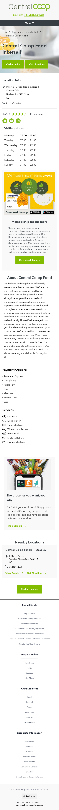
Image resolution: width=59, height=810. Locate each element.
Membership (29, 762)
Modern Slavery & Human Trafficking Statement (30, 639)
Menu (28, 23)
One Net (29, 772)
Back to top (31, 796)
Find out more (14, 526)
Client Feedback (29, 722)
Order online (13, 64)
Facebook (29, 663)
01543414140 (34, 15)
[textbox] (29, 803)
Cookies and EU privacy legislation (29, 629)
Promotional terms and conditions (30, 634)
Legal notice (29, 613)
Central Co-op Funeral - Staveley (25, 550)
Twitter (29, 668)
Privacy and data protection (29, 618)
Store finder (29, 712)
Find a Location (29, 589)
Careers (29, 751)
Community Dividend (30, 767)
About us (29, 746)
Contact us (29, 741)
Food (29, 697)
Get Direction (34, 573)
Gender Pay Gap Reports (29, 644)
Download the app (29, 260)
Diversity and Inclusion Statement (29, 777)
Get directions (37, 64)
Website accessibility (29, 624)
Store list (29, 717)
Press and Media (29, 757)
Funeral (29, 702)
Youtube (29, 673)
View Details (12, 573)
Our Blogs (29, 678)
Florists (29, 707)
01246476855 (13, 102)
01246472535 (15, 567)
